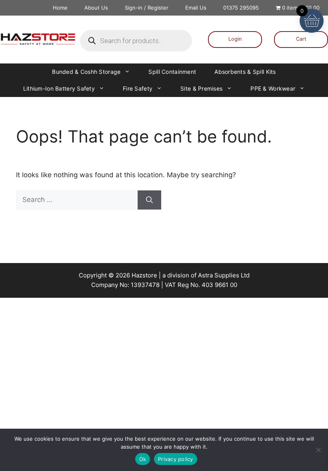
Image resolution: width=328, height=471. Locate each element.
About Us (96, 7)
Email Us (195, 7)
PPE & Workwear (272, 88)
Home (60, 7)
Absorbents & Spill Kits (245, 71)
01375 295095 (241, 7)
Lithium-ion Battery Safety (59, 88)
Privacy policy (175, 459)
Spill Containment (172, 71)
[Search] (149, 200)
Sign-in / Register (146, 7)
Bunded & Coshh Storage (86, 71)
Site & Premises (201, 88)
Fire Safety (137, 88)
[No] (318, 450)
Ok (142, 459)
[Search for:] (77, 200)
